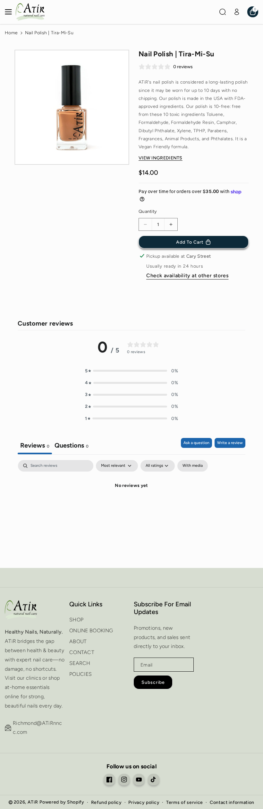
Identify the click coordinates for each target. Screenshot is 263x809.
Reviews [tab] (34, 445)
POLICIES (80, 674)
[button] (10, 11)
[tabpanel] (131, 507)
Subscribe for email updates (162, 608)
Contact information (232, 802)
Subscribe (153, 682)
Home (11, 33)
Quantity (148, 211)
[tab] (71, 446)
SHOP (76, 620)
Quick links (85, 604)
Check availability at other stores (187, 275)
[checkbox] (192, 466)
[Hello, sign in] (236, 11)
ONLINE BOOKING (91, 630)
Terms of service (184, 802)
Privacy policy (143, 802)
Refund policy (106, 802)
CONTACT (81, 652)
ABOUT (78, 641)
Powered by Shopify (61, 802)
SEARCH (79, 663)
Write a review (230, 443)
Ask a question (196, 443)
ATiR (33, 802)
